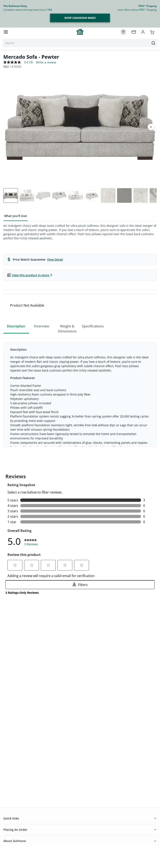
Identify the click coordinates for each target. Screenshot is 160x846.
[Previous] (9, 127)
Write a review (46, 62)
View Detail (55, 259)
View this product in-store (30, 275)
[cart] (152, 31)
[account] (143, 32)
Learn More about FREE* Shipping (137, 9)
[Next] (151, 127)
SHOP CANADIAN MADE (80, 18)
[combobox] (80, 43)
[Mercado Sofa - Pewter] (80, 127)
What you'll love (15, 216)
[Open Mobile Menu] (5, 31)
